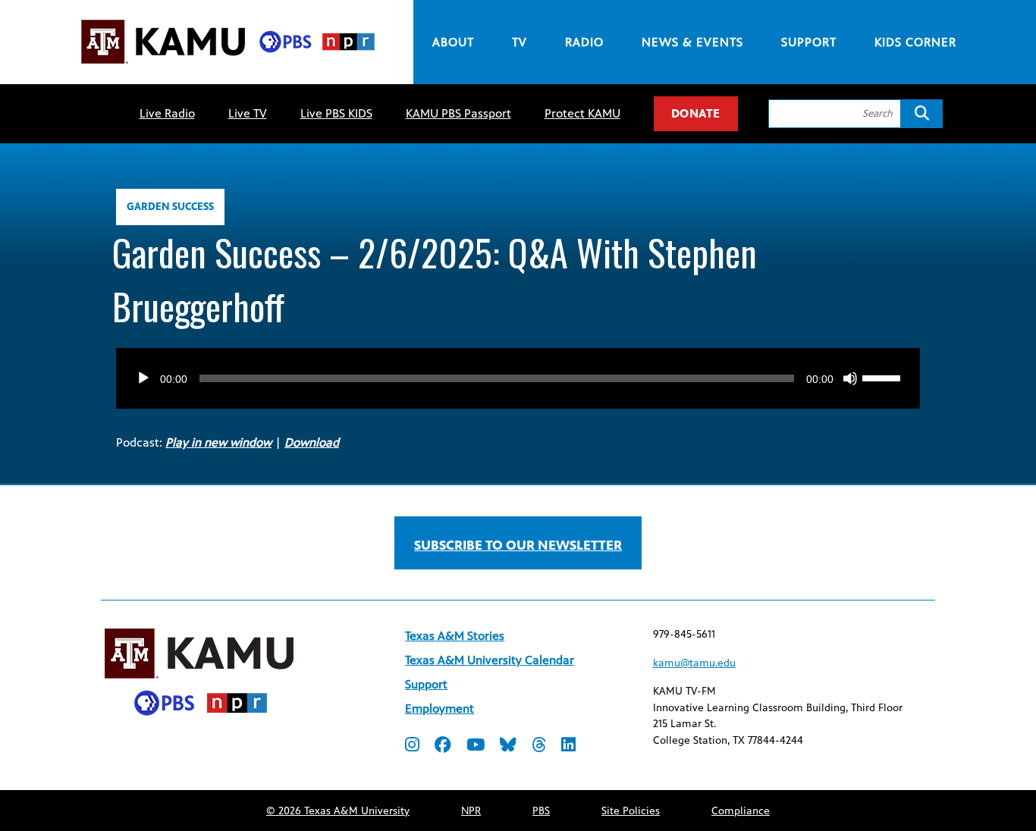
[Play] (143, 378)
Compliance (740, 810)
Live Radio (167, 113)
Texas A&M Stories (454, 636)
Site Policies (630, 810)
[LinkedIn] (568, 746)
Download (311, 442)
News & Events (692, 42)
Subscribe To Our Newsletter (518, 545)
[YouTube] (475, 746)
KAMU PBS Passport (458, 113)
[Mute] (850, 378)
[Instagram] (412, 746)
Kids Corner (915, 42)
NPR (471, 810)
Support (809, 42)
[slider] (883, 376)
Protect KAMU (582, 113)
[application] (518, 363)
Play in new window (218, 442)
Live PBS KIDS (336, 113)
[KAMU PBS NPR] (227, 66)
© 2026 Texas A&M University (338, 810)
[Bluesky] (508, 746)
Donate (695, 113)
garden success (170, 206)
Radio (584, 42)
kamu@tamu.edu (694, 663)
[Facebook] (443, 746)
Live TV (247, 113)
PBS (541, 810)
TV (519, 42)
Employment (439, 708)
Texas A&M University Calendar (489, 660)
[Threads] (539, 746)
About (453, 42)
